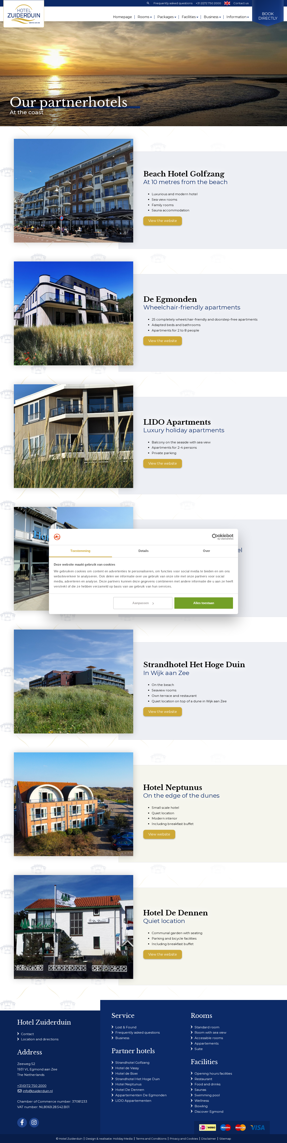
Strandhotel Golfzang (132, 1063)
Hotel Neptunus (128, 1084)
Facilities (189, 17)
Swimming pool (207, 1095)
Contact (27, 1034)
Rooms (143, 17)
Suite (199, 1049)
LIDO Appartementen (133, 1101)
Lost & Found (125, 1027)
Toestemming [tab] (80, 551)
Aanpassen (140, 603)
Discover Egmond (209, 1111)
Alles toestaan (203, 603)
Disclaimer (208, 1138)
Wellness (202, 1101)
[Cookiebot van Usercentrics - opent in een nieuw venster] (215, 537)
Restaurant (203, 1079)
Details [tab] (143, 551)
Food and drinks (207, 1084)
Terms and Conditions (151, 1138)
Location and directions (39, 1039)
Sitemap (225, 1138)
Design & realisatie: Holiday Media (109, 1138)
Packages (165, 17)
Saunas (200, 1090)
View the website (162, 221)
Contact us (241, 3)
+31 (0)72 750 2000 (208, 3)
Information (236, 17)
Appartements (207, 1043)
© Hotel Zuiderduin (69, 1138)
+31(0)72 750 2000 (31, 1085)
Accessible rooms (209, 1038)
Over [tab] (206, 551)
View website (159, 834)
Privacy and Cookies (184, 1138)
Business (211, 17)
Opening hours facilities (213, 1073)
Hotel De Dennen (129, 1090)
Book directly (267, 16)
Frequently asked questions (173, 3)
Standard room (207, 1027)
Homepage (122, 17)
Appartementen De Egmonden (141, 1095)
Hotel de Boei (126, 1073)
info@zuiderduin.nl (38, 1091)
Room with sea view (210, 1032)
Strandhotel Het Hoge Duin (137, 1079)
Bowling (201, 1106)
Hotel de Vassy (127, 1068)
